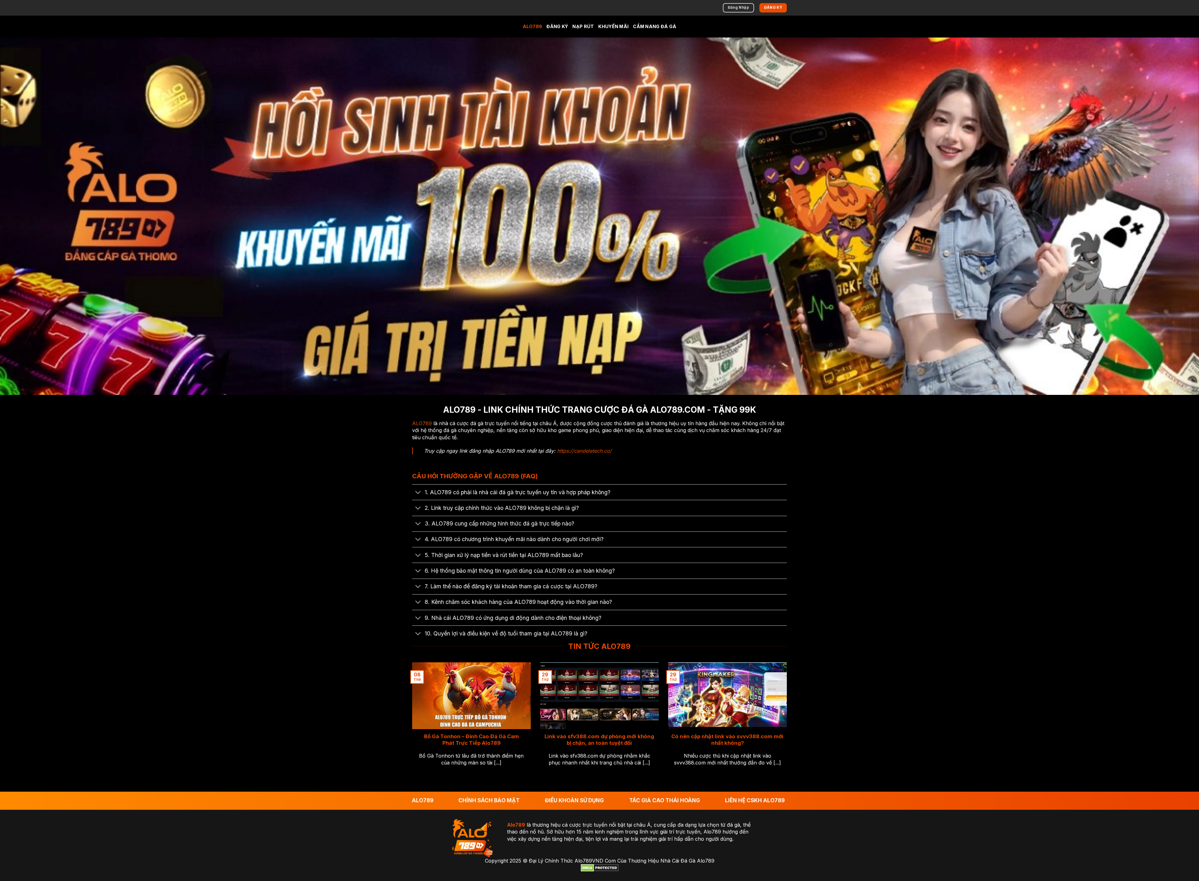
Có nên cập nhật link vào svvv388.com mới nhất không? (727, 739)
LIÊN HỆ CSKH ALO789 (755, 800)
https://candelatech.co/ (584, 451)
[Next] (788, 722)
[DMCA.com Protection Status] (599, 868)
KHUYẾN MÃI (613, 26)
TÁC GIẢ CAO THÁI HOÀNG (664, 800)
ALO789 (532, 26)
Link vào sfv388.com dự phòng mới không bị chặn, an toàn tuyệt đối (599, 739)
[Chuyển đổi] (418, 493)
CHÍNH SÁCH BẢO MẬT (489, 800)
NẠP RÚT (583, 26)
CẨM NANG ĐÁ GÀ (654, 26)
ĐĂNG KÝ (557, 26)
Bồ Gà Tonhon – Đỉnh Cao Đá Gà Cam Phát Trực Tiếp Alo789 (471, 739)
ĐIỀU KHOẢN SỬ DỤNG (574, 800)
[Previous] (411, 722)
